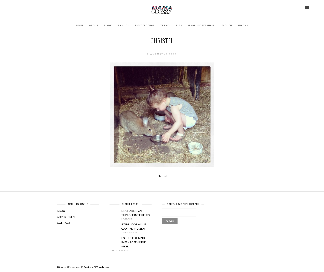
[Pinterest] (25, 7)
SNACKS (243, 25)
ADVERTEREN (66, 216)
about (94, 25)
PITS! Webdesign (101, 267)
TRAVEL (165, 25)
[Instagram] (30, 7)
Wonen (227, 25)
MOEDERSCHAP (145, 25)
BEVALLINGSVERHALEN (202, 25)
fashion (124, 25)
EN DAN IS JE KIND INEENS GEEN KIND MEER (133, 242)
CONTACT (64, 222)
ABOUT (62, 210)
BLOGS (108, 25)
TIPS (179, 25)
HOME (80, 25)
